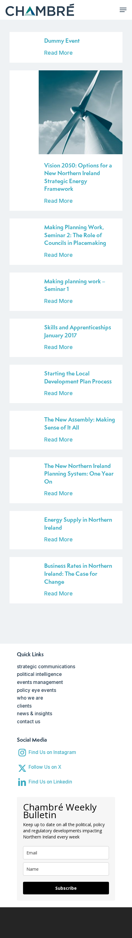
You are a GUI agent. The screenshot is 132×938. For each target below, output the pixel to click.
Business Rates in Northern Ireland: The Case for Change (78, 573)
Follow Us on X (45, 767)
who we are (30, 698)
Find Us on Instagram (52, 752)
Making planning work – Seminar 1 (74, 285)
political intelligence (39, 674)
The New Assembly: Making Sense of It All (79, 423)
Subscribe (66, 888)
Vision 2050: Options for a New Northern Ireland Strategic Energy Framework (78, 177)
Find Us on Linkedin (50, 782)
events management (40, 682)
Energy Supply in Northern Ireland (78, 524)
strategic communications (46, 666)
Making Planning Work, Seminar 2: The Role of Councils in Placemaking (75, 235)
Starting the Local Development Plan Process (78, 377)
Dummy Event (62, 41)
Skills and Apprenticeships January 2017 (77, 331)
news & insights (34, 713)
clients (24, 706)
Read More (58, 52)
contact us (28, 721)
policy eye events (36, 690)
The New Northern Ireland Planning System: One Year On (79, 473)
